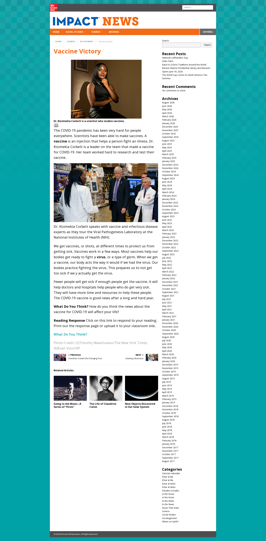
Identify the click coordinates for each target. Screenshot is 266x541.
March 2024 (168, 192)
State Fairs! (167, 61)
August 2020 (168, 337)
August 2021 (168, 295)
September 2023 (170, 212)
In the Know (168, 493)
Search (165, 40)
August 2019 (168, 378)
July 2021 (166, 299)
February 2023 (169, 233)
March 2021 (168, 312)
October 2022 (169, 247)
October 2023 (169, 209)
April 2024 (167, 188)
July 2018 (166, 423)
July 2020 (166, 340)
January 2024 (168, 199)
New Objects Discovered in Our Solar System (140, 405)
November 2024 (170, 168)
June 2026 (167, 106)
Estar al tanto (168, 483)
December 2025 (170, 126)
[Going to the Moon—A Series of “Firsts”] (70, 388)
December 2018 (170, 406)
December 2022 (170, 240)
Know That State (170, 507)
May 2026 (167, 109)
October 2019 (169, 371)
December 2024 (170, 164)
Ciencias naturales (171, 473)
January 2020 (168, 361)
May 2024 (167, 185)
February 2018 (169, 440)
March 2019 (168, 395)
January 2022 (168, 278)
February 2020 (169, 357)
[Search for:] (197, 7)
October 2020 (169, 330)
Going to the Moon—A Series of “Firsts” (67, 405)
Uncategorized (169, 518)
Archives (114, 31)
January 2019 (168, 402)
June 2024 (167, 181)
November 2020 (170, 326)
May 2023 (167, 223)
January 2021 (168, 319)
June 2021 (167, 302)
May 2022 (167, 264)
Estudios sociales (170, 490)
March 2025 (168, 154)
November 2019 (170, 368)
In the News (168, 500)
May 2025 (167, 147)
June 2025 (167, 143)
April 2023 (167, 226)
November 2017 (170, 450)
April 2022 (167, 268)
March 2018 (168, 437)
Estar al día (167, 476)
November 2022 (170, 243)
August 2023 (168, 216)
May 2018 (167, 430)
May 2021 (167, 306)
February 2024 (169, 195)
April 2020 (167, 350)
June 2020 (167, 343)
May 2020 (167, 347)
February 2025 (169, 157)
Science (95, 31)
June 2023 (167, 219)
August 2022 (168, 254)
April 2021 (167, 309)
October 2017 (169, 454)
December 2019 (170, 364)
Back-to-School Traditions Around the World (184, 64)
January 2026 (168, 123)
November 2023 (170, 206)
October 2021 (169, 288)
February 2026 (169, 119)
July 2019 (166, 381)
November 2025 (170, 130)
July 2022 (166, 257)
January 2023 (168, 237)
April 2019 (167, 392)
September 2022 (170, 250)
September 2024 (170, 175)
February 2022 (169, 275)
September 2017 (170, 457)
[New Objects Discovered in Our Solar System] (141, 388)
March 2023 (168, 230)
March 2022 (168, 271)
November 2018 (170, 409)
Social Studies (74, 31)
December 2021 (170, 281)
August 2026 (168, 102)
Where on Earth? (170, 521)
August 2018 (168, 419)
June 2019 (167, 385)
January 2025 (168, 161)
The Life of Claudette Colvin (102, 405)
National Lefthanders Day (175, 57)
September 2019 (170, 374)
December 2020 (170, 323)
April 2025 (167, 150)
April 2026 (167, 112)
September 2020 (170, 333)
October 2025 (169, 133)
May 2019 (167, 388)
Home (56, 31)
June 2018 (167, 426)
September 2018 (170, 416)
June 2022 (167, 261)
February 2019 (169, 399)
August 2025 (168, 140)
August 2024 (168, 178)
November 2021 (170, 285)
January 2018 (168, 443)
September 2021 (170, 292)
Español (208, 31)
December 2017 (170, 447)
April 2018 (167, 433)
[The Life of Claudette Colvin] (106, 388)
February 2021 (169, 316)
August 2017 (168, 461)
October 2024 (169, 171)
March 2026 (168, 116)
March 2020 (168, 354)
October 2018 (169, 412)
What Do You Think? (70, 334)
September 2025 (170, 137)
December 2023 (170, 202)
